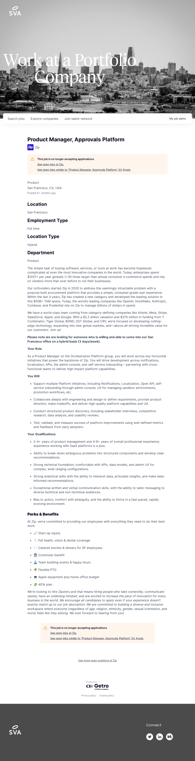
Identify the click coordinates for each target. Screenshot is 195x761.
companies (44, 119)
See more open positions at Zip (97, 660)
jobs (16, 119)
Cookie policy (106, 695)
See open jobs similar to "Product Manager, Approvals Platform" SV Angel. (84, 169)
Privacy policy (88, 695)
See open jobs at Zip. (50, 164)
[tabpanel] (97, 440)
